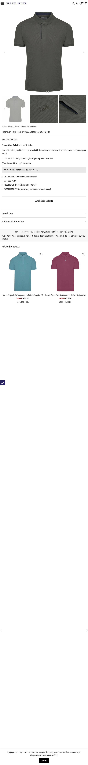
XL (23, 302)
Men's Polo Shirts (28, 127)
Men (17, 127)
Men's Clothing (51, 232)
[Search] (74, 3)
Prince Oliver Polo (72, 236)
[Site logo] (16, 3)
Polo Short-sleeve (31, 236)
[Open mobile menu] (3, 3)
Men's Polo (11, 236)
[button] (4, 51)
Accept (44, 761)
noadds (20, 236)
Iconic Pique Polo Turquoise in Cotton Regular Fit (23, 295)
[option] (44, 92)
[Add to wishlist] (40, 254)
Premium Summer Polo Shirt (52, 236)
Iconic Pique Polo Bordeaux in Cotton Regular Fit (65, 295)
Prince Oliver (7, 127)
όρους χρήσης (52, 755)
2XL (27, 302)
